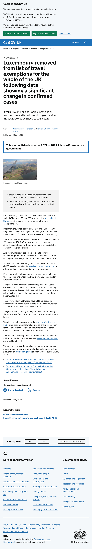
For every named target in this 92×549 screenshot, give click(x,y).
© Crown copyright (80, 542)
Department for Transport (23, 129)
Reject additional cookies (44, 33)
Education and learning (43, 468)
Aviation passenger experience (42, 49)
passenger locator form (47, 338)
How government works (73, 501)
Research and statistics (73, 483)
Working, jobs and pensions (45, 509)
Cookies (22, 524)
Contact (56, 524)
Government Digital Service (15, 531)
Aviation (24, 49)
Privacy (13, 524)
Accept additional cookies (16, 33)
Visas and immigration (43, 504)
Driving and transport (13, 509)
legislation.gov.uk (24, 351)
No (46, 441)
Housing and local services (45, 486)
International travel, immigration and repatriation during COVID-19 (30, 418)
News (65, 473)
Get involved (68, 506)
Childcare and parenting (14, 486)
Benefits (7, 468)
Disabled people (10, 504)
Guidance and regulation (73, 478)
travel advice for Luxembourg (41, 266)
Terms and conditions (13, 528)
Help (5, 524)
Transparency (68, 496)
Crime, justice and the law (15, 499)
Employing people (41, 473)
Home (5, 49)
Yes (32, 441)
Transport (15, 49)
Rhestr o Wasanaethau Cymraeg (39, 528)
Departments (68, 468)
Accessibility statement (39, 524)
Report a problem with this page (71, 441)
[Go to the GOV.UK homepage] (12, 42)
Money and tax (39, 491)
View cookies (65, 33)
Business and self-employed (16, 481)
